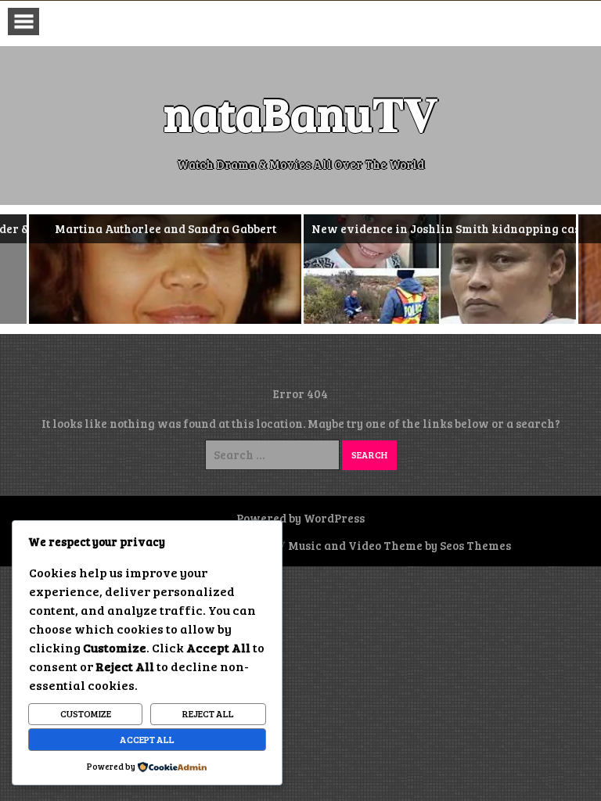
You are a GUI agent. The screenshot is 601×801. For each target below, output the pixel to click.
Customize (85, 713)
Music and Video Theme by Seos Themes (399, 545)
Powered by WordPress (300, 518)
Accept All (147, 739)
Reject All (208, 713)
